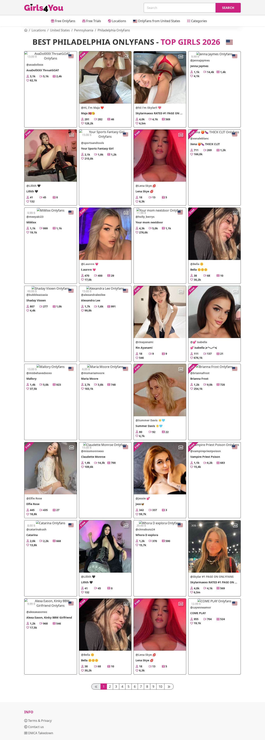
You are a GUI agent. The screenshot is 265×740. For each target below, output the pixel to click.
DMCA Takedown (40, 733)
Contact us (35, 727)
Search (228, 8)
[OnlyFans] (25, 30)
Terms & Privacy (39, 720)
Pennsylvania (83, 30)
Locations (118, 21)
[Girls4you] (43, 8)
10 (160, 686)
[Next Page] (169, 686)
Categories (198, 21)
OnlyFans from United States (158, 21)
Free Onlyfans (64, 21)
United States (60, 30)
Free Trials (93, 21)
